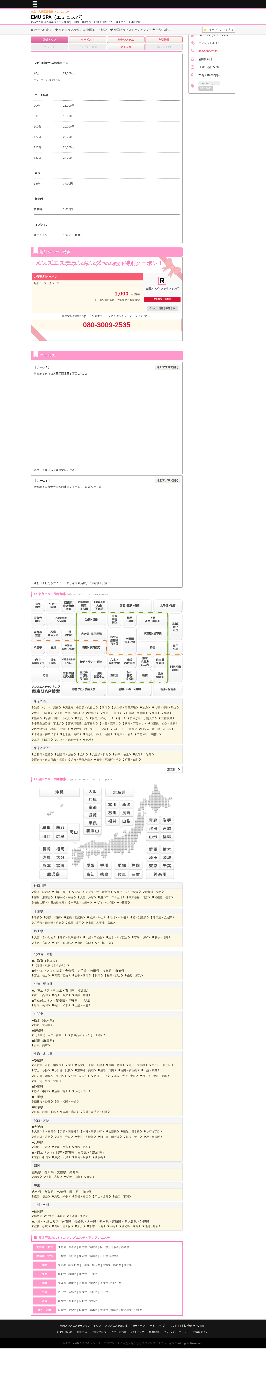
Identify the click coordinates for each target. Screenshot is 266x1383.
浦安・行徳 (53, 917)
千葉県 (38, 911)
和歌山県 (96, 1152)
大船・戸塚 (87, 897)
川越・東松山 (93, 937)
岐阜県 (38, 1107)
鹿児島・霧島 (130, 1226)
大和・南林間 (104, 902)
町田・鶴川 (131, 759)
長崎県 (79, 1221)
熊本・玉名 (96, 1226)
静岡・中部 (41, 1091)
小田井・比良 (62, 1070)
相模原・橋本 (162, 897)
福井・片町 (81, 995)
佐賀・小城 (41, 1226)
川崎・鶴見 (61, 891)
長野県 (73, 1000)
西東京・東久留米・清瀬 (49, 759)
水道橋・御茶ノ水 (45, 734)
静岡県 (38, 1086)
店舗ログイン (200, 1331)
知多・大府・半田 (125, 1075)
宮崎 (112, 1226)
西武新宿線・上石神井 (81, 723)
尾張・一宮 (100, 1075)
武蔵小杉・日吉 (138, 897)
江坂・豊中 (133, 1136)
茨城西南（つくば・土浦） (87, 1035)
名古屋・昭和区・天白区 (49, 1075)
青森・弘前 (61, 975)
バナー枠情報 (119, 1331)
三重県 (38, 1097)
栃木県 (48, 1020)
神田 (154, 713)
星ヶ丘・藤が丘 (161, 1065)
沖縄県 (144, 1221)
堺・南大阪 (153, 1136)
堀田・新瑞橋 (129, 1070)
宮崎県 (116, 1221)
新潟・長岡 (41, 1005)
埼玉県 (38, 931)
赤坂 (88, 739)
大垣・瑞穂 (69, 1111)
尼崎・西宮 (61, 1146)
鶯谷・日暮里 (42, 713)
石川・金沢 (61, 995)
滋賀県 (69, 1152)
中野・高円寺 (110, 723)
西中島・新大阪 (109, 1136)
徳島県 (36, 1172)
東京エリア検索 (68, 29)
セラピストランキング (131, 29)
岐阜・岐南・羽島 (45, 1111)
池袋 (145, 707)
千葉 (37, 917)
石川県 (69, 990)
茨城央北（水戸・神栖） (49, 1035)
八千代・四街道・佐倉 (47, 922)
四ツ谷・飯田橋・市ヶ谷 (156, 729)
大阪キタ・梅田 (43, 1131)
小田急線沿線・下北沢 (47, 723)
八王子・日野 (100, 754)
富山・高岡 (41, 995)
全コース (54, 283)
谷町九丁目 (153, 1131)
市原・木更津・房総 (100, 922)
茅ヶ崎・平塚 (65, 897)
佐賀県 (66, 1221)
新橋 (166, 713)
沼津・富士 (61, 1091)
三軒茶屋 (166, 718)
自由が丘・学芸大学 (142, 718)
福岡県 (38, 1211)
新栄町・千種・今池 (89, 1065)
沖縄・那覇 (151, 1226)
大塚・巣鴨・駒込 (165, 707)
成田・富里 (75, 922)
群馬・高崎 (41, 1045)
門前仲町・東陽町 (148, 734)
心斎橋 (112, 1131)
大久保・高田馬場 (125, 707)
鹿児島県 (130, 1221)
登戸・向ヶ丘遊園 (127, 891)
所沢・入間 (84, 942)
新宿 (104, 707)
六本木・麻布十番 (68, 739)
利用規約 (154, 1331)
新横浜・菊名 (153, 891)
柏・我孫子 (139, 917)
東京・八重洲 (111, 713)
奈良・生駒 (81, 1157)
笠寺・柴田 (107, 1070)
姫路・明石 (81, 1146)
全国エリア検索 (96, 29)
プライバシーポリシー (176, 1331)
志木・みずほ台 (118, 937)
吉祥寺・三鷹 (42, 754)
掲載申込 (82, 1331)
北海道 (51, 960)
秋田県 (94, 971)
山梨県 (85, 1000)
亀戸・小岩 (123, 734)
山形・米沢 (134, 975)
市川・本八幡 (118, 917)
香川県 (49, 1172)
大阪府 (38, 1127)
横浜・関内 (41, 891)
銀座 (37, 718)
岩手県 (82, 971)
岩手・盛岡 (81, 975)
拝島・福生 (122, 754)
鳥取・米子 (61, 1196)
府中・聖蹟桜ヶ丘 (107, 759)
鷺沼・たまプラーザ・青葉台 (92, 891)
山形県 (119, 971)
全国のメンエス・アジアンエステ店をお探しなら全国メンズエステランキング (129, 1343)
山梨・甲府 (81, 1005)
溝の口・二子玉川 (111, 897)
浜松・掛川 (81, 1091)
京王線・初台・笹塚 (163, 723)
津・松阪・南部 (66, 1101)
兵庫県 (38, 1142)
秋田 (97, 975)
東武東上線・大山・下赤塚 (89, 729)
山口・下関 (122, 1196)
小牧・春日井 (79, 1075)
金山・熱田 (115, 1065)
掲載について (99, 1331)
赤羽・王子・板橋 (124, 729)
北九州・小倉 (54, 1216)
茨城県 (38, 1030)
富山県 (57, 990)
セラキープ (138, 1325)
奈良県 (82, 1152)
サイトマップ (157, 1325)
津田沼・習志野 (162, 917)
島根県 (61, 1192)
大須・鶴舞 (150, 1070)
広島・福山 (41, 1196)
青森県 (69, 971)
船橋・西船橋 (74, 917)
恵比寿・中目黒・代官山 (80, 707)
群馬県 (48, 1040)
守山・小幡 (41, 1070)
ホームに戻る (42, 29)
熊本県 (104, 1221)
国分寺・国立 (65, 754)
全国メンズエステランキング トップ (80, 1325)
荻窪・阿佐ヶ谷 (134, 723)
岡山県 (74, 1192)
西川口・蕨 (104, 942)
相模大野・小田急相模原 (49, 902)
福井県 (82, 990)
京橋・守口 (64, 1136)
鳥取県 (49, 1192)
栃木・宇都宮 (42, 1025)
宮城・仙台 (41, 975)
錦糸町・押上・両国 (97, 734)
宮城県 (57, 971)
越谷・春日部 (62, 942)
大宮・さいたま (43, 937)
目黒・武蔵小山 (101, 718)
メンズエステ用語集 (116, 1325)
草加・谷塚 (141, 937)
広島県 (36, 1192)
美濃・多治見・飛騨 (95, 1111)
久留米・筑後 (77, 1216)
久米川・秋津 (143, 754)
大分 (80, 1226)
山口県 (86, 1192)
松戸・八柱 (96, 917)
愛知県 (38, 1060)
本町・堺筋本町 (92, 1131)
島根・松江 (81, 1196)
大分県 (91, 1221)
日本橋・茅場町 (135, 713)
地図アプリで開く (168, 367)
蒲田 (120, 718)
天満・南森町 (68, 1131)
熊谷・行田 (161, 937)
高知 (89, 1176)
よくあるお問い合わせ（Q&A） (187, 1325)
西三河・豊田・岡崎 (154, 1075)
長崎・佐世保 (62, 1226)
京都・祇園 (41, 1157)
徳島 (37, 1176)
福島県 (107, 971)
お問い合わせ (64, 1331)
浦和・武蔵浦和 (69, 937)
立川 (82, 754)
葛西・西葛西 (42, 739)
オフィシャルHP (208, 43)
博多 (37, 1216)
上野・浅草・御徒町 (69, 713)
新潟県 (60, 1000)
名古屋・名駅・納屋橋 (47, 1065)
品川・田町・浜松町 (58, 718)
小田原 (123, 902)
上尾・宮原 (41, 942)
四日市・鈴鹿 (42, 1101)
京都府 (57, 1152)
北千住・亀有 (71, 734)
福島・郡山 (114, 975)
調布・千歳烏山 (80, 759)
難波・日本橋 (131, 1131)
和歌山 (99, 1157)
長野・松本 (61, 1005)
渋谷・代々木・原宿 (46, 707)
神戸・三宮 (41, 1146)
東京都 (172, 769)
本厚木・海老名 (80, 902)
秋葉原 (92, 713)
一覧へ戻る (163, 29)
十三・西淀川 (85, 1136)
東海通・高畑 (85, 1070)
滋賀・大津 (61, 1157)
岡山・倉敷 (101, 1196)
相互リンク (137, 1331)
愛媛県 (61, 1172)
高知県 (74, 1172)
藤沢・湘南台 (42, 897)
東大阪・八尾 (42, 1136)
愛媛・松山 (73, 1176)
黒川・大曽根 (137, 1065)
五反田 (81, 718)
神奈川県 (40, 885)
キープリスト (220, 29)
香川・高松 (53, 1176)
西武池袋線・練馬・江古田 (50, 729)
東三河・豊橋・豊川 (46, 1081)
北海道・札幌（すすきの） (50, 965)
